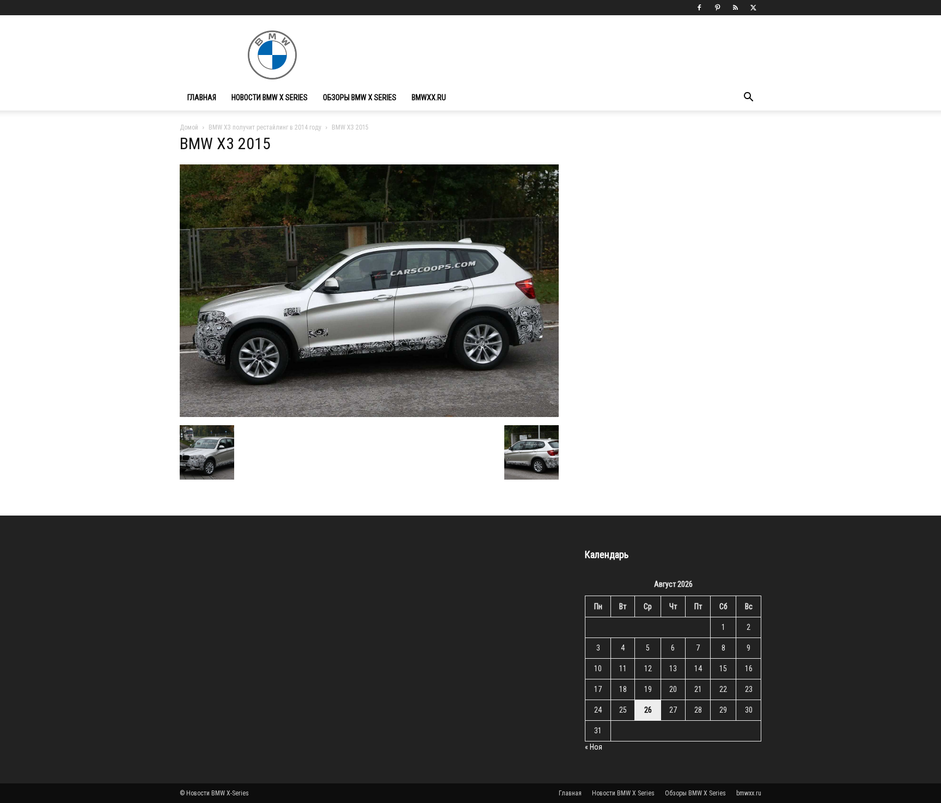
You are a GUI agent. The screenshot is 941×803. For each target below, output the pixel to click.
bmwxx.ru (429, 97)
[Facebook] (699, 7)
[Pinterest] (717, 7)
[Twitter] (753, 7)
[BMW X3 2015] (369, 414)
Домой (189, 127)
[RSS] (735, 7)
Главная (201, 97)
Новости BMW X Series (269, 97)
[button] (748, 98)
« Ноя (593, 747)
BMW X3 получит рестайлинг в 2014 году (265, 127)
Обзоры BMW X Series (359, 97)
